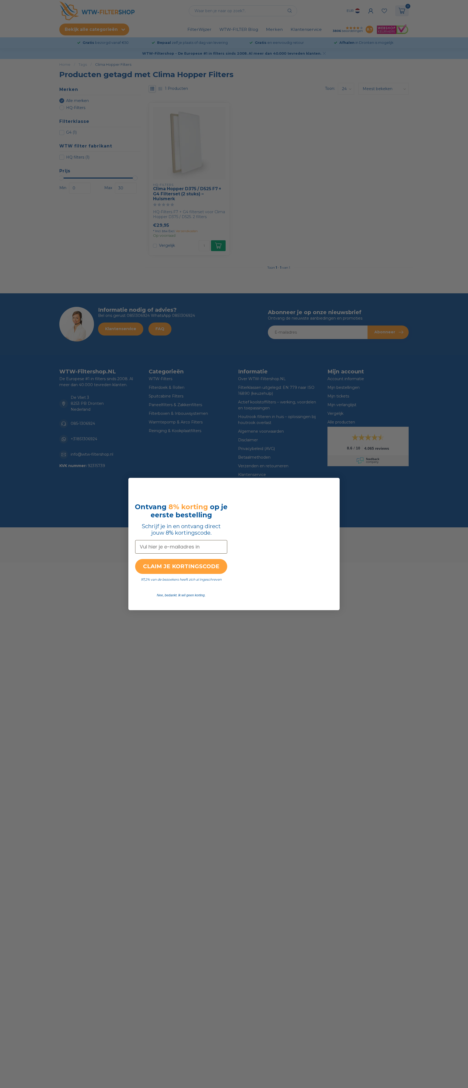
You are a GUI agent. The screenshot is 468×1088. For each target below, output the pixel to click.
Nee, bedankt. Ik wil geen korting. (181, 595)
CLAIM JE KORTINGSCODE (181, 566)
